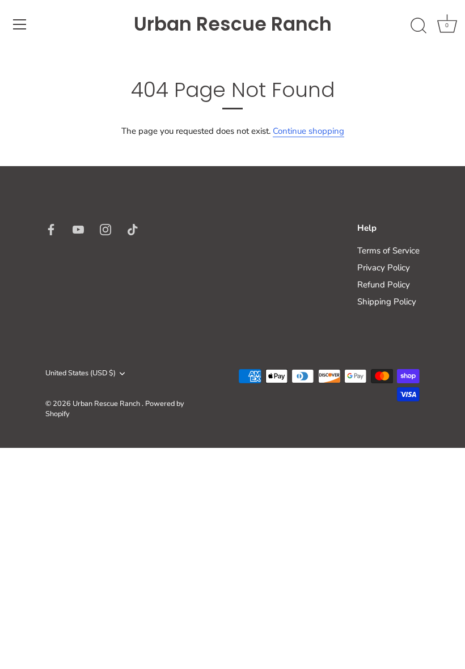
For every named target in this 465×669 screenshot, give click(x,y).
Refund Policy (383, 284)
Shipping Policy (386, 301)
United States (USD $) (80, 373)
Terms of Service (388, 250)
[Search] (418, 26)
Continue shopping (308, 131)
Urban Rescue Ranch (233, 24)
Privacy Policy (383, 267)
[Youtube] (78, 229)
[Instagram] (105, 229)
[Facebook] (51, 229)
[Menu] (19, 24)
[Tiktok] (132, 229)
